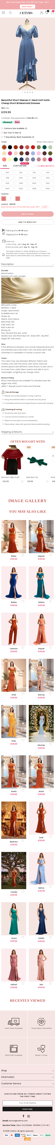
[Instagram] (28, 1116)
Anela (13, 791)
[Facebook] (23, 1116)
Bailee (14, 602)
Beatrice (14, 841)
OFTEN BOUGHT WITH (27, 441)
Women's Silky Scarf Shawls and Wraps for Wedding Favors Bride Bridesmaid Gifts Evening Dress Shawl (12, 477)
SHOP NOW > (27, 6)
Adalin (41, 938)
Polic (14, 741)
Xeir (41, 984)
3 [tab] (27, 92)
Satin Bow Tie (32, 477)
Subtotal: (4, 204)
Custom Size (20, 165)
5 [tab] (32, 92)
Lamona (14, 648)
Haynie (41, 648)
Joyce (14, 938)
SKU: (3, 108)
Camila (13, 892)
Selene (41, 602)
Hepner (41, 556)
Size (5, 165)
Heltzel (14, 984)
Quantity (4, 194)
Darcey (41, 695)
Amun (41, 791)
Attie (14, 695)
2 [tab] (25, 92)
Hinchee (41, 745)
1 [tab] (22, 92)
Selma (41, 888)
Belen (13, 556)
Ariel (41, 837)
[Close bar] (53, 1)
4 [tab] (30, 92)
